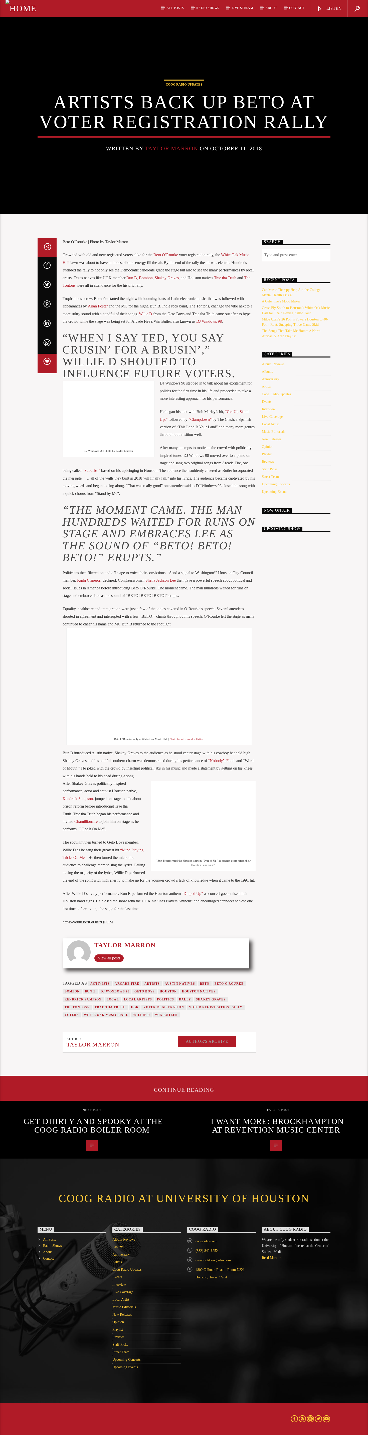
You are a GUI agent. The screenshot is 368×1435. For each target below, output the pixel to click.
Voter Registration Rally (216, 1007)
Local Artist (270, 424)
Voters (72, 1015)
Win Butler (166, 1015)
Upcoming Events (274, 492)
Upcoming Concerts (276, 484)
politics (165, 999)
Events (266, 402)
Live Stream (242, 8)
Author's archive (207, 1041)
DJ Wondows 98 (115, 991)
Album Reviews (273, 364)
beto (205, 983)
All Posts (175, 8)
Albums (267, 372)
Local (113, 999)
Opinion (267, 447)
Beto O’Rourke (165, 255)
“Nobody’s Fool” (221, 761)
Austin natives (180, 983)
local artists (138, 999)
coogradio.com (206, 1241)
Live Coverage (272, 417)
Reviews (268, 462)
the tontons (77, 1007)
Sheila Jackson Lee (160, 580)
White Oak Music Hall (106, 1015)
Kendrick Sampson (78, 799)
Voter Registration (163, 1007)
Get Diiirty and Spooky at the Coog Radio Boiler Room (93, 1125)
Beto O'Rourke (229, 983)
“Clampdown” (200, 419)
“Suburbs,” (91, 470)
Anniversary (270, 379)
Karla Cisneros (89, 580)
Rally (185, 999)
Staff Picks (269, 469)
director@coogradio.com (213, 1260)
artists (152, 983)
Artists (266, 387)
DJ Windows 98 (209, 321)
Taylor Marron (171, 148)
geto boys (144, 991)
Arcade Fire (127, 983)
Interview (268, 409)
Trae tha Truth (225, 278)
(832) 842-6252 (207, 1251)
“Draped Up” (192, 893)
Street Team (270, 477)
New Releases (271, 439)
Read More (270, 1258)
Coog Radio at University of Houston (184, 1198)
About (271, 8)
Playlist (267, 454)
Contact (296, 8)
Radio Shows (207, 8)
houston (168, 991)
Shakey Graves (167, 278)
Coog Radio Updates (184, 84)
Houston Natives (199, 991)
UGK (135, 1007)
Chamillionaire (86, 821)
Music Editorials (273, 432)
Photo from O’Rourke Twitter (186, 739)
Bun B (131, 278)
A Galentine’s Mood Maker (281, 301)
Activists (100, 983)
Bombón (146, 278)
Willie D (145, 314)
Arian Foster (98, 306)
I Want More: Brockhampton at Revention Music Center (277, 1125)
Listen (333, 8)
